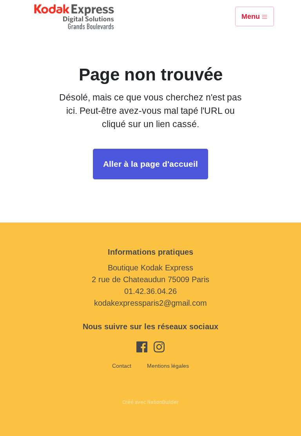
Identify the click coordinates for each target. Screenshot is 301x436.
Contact (121, 366)
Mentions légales (168, 366)
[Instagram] (159, 346)
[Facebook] (141, 346)
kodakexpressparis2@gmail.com (150, 303)
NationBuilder (163, 401)
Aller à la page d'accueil (150, 164)
